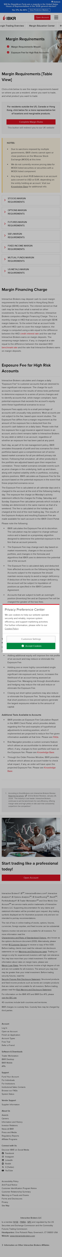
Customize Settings (31, 639)
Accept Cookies (33, 646)
